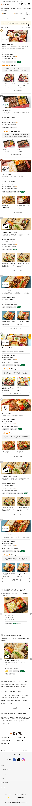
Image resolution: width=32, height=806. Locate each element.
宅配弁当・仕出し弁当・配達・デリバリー (11, 750)
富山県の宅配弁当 (24, 750)
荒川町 (14, 698)
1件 (15, 369)
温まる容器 (3, 686)
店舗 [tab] (24, 18)
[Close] (28, 25)
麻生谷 (10, 698)
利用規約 (19, 740)
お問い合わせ (4, 743)
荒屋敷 (23, 698)
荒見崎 (18, 698)
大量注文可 (23, 684)
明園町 (22, 695)
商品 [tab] (8, 18)
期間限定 (13, 684)
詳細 (16, 56)
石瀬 (11, 703)
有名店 (6, 684)
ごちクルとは (4, 737)
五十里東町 (17, 700)
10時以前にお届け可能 (10, 686)
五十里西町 (24, 700)
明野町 (26, 695)
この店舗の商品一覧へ (16, 90)
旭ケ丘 (2, 698)
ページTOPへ (15, 754)
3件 (15, 433)
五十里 (12, 700)
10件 (16, 131)
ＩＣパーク (3, 695)
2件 (15, 65)
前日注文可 (18, 684)
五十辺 (8, 700)
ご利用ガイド (20, 737)
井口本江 (3, 703)
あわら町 (3, 700)
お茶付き (3, 684)
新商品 (10, 684)
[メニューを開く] (28, 4)
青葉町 (9, 695)
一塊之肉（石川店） (11, 619)
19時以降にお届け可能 (20, 686)
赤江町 (13, 695)
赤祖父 (17, 695)
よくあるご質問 (5, 740)
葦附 (6, 698)
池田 (7, 703)
